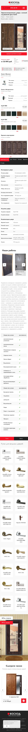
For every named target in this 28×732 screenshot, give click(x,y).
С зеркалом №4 (14, 697)
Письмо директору (21, 725)
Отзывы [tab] (2, 163)
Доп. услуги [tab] (13, 159)
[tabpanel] (3, 113)
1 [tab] (10, 117)
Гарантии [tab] (25, 159)
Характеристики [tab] (5, 159)
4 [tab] (17, 117)
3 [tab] (15, 117)
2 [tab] (13, 117)
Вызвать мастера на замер (14, 54)
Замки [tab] (21, 438)
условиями (12, 722)
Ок (6, 726)
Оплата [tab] (20, 159)
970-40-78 (11, 8)
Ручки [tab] (7, 438)
